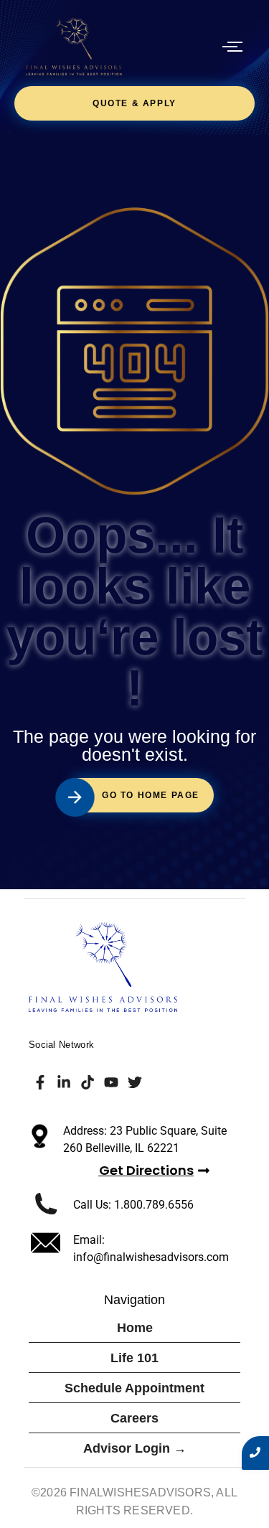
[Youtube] (111, 1082)
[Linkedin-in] (63, 1082)
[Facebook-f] (40, 1082)
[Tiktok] (87, 1082)
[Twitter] (134, 1082)
